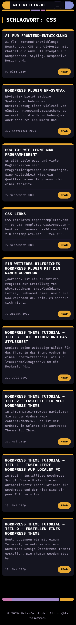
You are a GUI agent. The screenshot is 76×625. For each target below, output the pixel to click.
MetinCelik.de (29, 5)
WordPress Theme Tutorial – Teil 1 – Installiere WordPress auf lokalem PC (35, 465)
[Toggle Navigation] (57, 5)
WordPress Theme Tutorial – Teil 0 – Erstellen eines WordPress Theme (35, 529)
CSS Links (15, 214)
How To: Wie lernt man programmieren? (29, 152)
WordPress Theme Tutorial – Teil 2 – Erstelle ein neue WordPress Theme (35, 401)
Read (64, 71)
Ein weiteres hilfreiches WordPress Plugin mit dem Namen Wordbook (32, 268)
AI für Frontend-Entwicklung (36, 36)
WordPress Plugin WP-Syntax (35, 90)
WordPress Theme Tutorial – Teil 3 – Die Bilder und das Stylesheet (36, 337)
